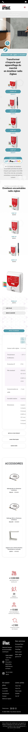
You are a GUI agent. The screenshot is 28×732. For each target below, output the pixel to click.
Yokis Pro (17, 688)
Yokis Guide (18, 691)
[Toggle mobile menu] (25, 7)
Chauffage (17, 649)
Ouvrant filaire (18, 647)
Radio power (18, 652)
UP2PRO (17, 693)
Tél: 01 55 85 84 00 (9, 673)
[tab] (14, 330)
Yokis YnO (18, 686)
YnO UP (17, 696)
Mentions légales (6, 698)
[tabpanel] (14, 382)
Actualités (5, 688)
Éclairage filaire (19, 644)
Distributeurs (5, 693)
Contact (4, 696)
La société (5, 691)
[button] (14, 308)
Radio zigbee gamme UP (18, 655)
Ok (14, 729)
